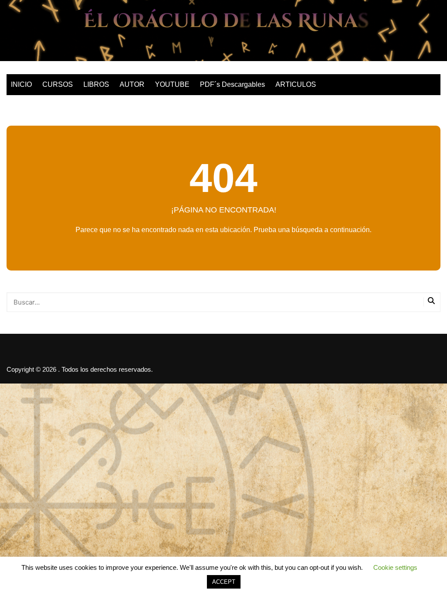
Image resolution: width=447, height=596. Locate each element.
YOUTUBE (172, 84)
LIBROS (96, 84)
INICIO (21, 84)
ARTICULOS (295, 84)
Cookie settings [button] (395, 567)
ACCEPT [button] (223, 582)
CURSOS (57, 84)
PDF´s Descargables (232, 84)
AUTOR (132, 84)
